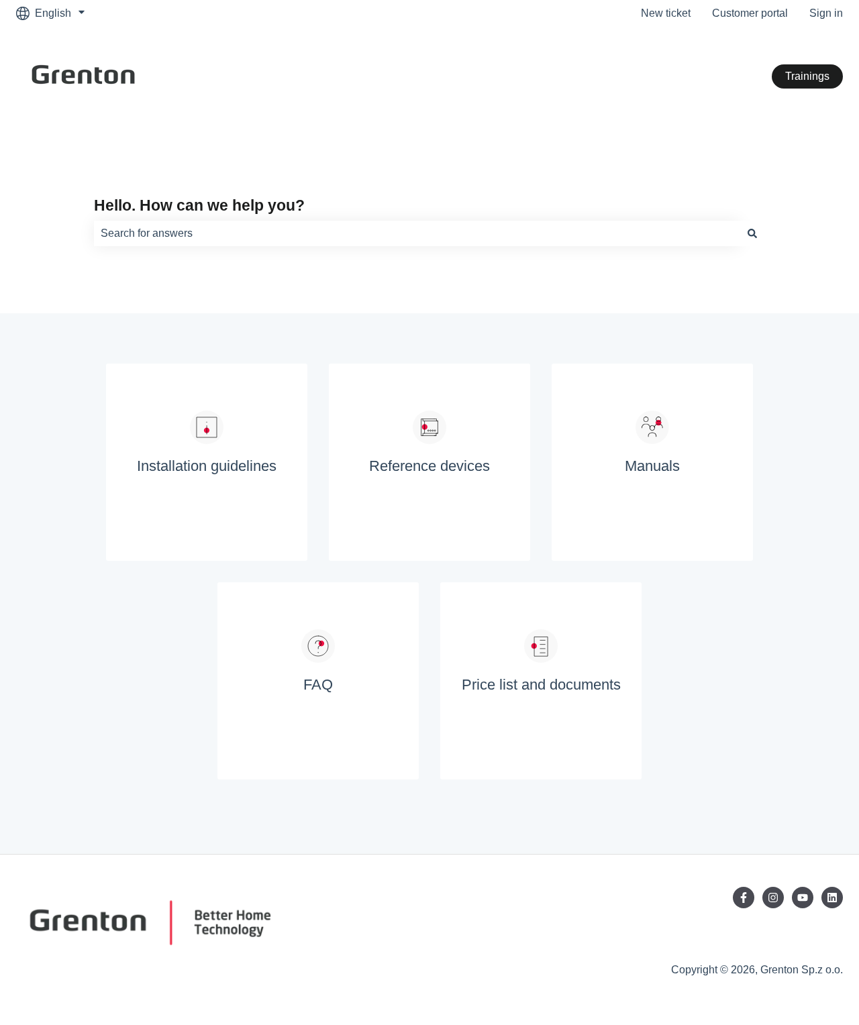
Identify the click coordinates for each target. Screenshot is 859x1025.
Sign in (826, 13)
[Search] (752, 233)
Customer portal (750, 13)
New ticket (666, 13)
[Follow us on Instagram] (773, 897)
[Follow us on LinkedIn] (832, 897)
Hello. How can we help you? (199, 205)
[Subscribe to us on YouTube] (802, 897)
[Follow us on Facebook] (743, 897)
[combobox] (417, 233)
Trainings (807, 76)
